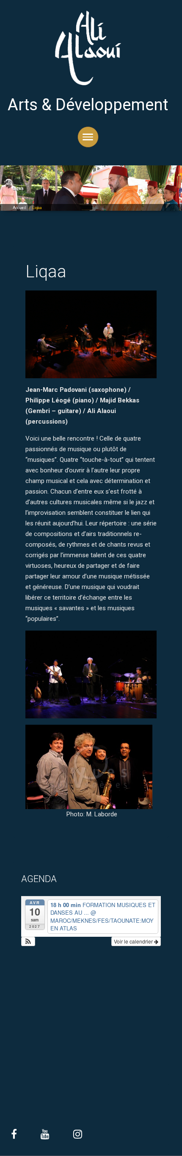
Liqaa (45, 272)
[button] (28, 941)
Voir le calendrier (134, 941)
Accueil (19, 208)
